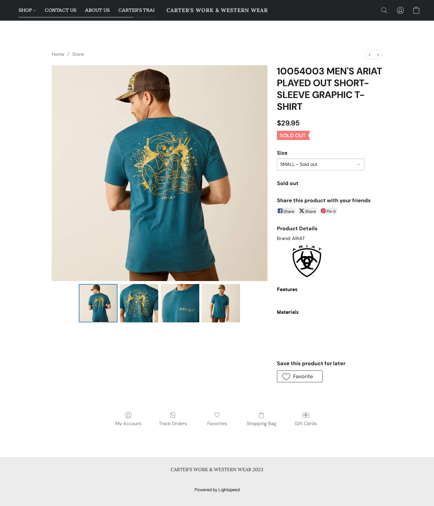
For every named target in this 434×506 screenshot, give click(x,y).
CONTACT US (60, 10)
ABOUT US (97, 10)
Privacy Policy (169, 480)
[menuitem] (370, 54)
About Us (281, 480)
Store (78, 54)
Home (58, 54)
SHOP (26, 10)
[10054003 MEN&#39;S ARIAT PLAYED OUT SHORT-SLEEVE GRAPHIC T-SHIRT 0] (98, 303)
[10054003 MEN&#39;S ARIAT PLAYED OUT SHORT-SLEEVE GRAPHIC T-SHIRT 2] (180, 303)
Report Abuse (309, 480)
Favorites (217, 423)
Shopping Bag (261, 423)
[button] (217, 10)
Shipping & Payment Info (211, 480)
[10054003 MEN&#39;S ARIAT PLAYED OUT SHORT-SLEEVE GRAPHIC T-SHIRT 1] (139, 303)
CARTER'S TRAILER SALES (149, 10)
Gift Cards (306, 423)
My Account (128, 423)
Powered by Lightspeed (217, 490)
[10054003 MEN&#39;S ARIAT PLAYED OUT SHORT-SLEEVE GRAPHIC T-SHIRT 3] (221, 303)
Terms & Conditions (131, 480)
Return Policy (253, 480)
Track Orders (173, 423)
